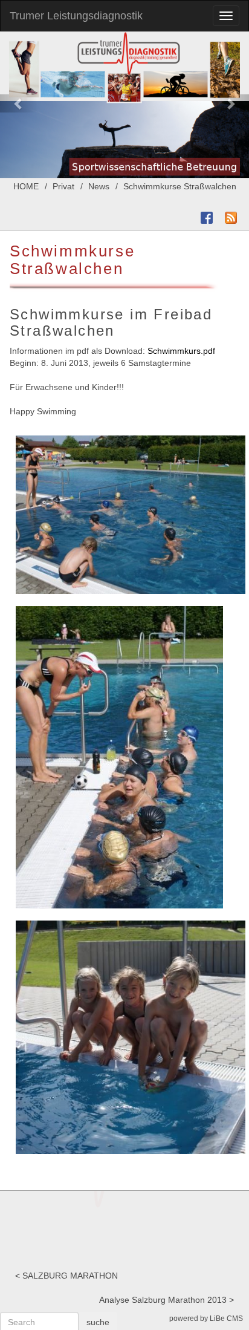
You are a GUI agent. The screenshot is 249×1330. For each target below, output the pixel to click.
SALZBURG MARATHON (70, 1275)
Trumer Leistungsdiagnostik (76, 16)
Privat (63, 186)
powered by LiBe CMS (206, 1318)
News (98, 186)
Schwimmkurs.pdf (181, 351)
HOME (26, 186)
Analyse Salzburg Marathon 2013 (163, 1300)
